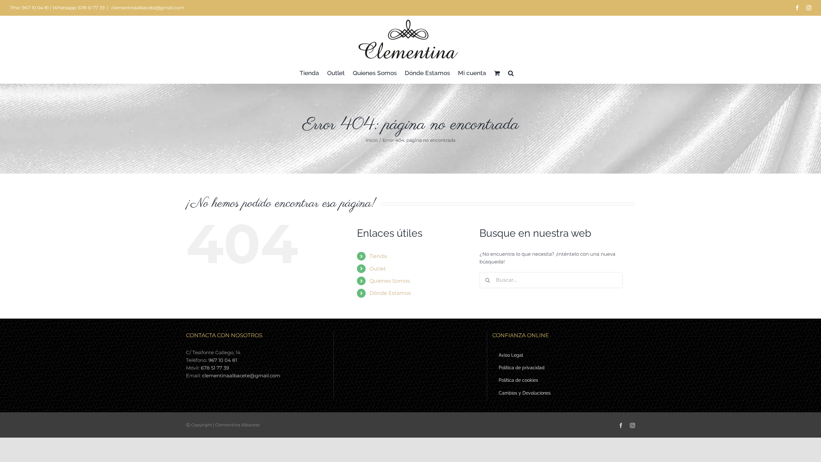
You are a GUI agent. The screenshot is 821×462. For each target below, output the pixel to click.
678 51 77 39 (215, 368)
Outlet (377, 269)
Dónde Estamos (390, 293)
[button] (511, 73)
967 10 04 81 (222, 360)
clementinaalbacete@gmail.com (147, 8)
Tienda (378, 256)
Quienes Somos (389, 281)
